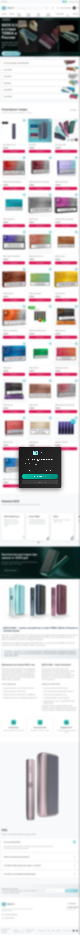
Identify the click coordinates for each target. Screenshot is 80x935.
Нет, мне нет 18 (41, 482)
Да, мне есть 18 (41, 476)
